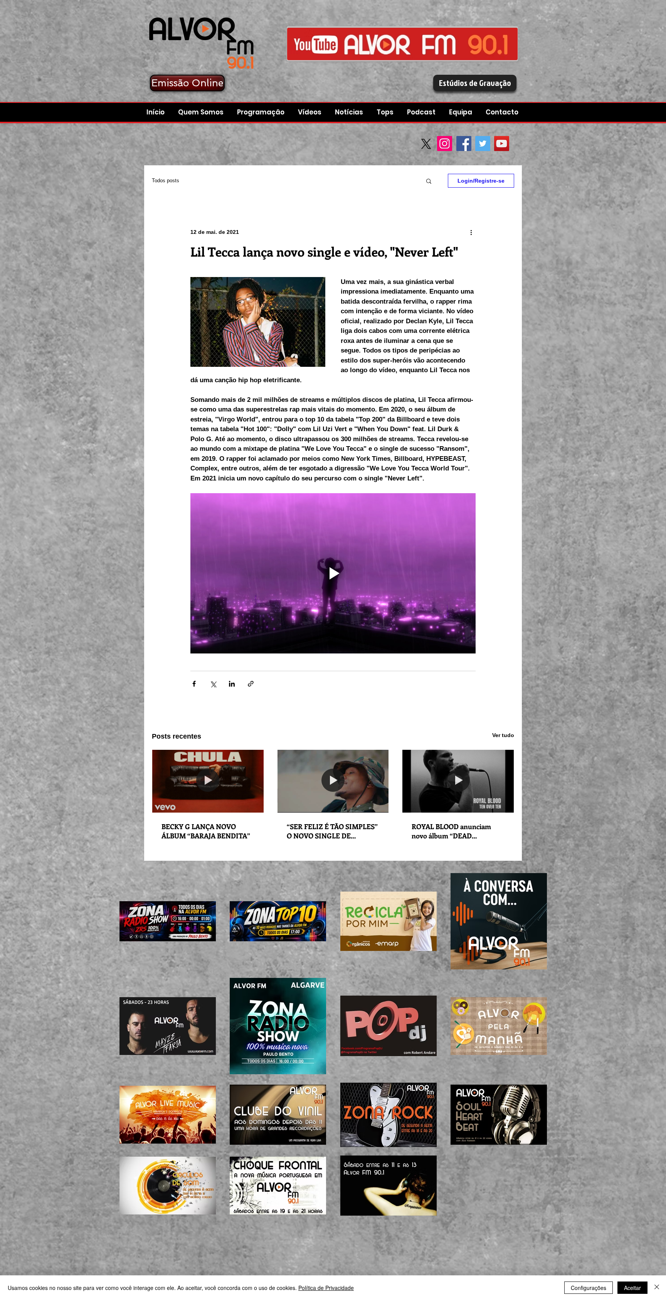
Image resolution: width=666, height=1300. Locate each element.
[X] (426, 144)
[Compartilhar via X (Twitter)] (213, 683)
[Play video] (333, 573)
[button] (422, 112)
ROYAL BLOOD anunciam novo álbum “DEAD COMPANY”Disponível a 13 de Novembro (457, 831)
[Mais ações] (471, 232)
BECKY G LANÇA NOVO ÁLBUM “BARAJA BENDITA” (205, 831)
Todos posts (165, 180)
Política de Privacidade (326, 1288)
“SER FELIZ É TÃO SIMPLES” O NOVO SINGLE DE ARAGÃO (332, 831)
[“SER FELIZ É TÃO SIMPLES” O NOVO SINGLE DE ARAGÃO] (333, 781)
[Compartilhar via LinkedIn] (231, 683)
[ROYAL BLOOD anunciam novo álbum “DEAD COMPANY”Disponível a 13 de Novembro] (458, 781)
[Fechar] (656, 1288)
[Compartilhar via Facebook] (194, 683)
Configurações (588, 1288)
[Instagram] (444, 143)
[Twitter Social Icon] (482, 143)
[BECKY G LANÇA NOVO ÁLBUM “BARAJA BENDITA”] (208, 781)
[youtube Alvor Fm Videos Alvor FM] (402, 44)
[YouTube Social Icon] (501, 143)
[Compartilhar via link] (250, 683)
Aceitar (632, 1288)
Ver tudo (503, 735)
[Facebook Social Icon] (463, 143)
